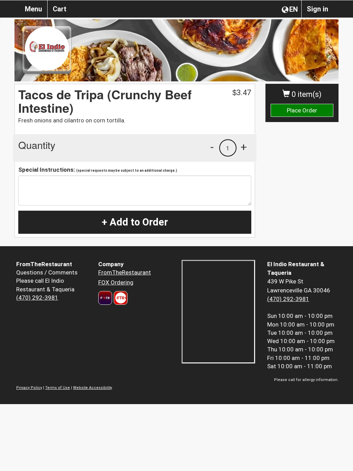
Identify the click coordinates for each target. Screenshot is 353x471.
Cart (60, 9)
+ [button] (244, 146)
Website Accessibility (92, 387)
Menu (33, 9)
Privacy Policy (29, 387)
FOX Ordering (115, 282)
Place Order (302, 110)
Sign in (317, 9)
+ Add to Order (135, 222)
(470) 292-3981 (37, 297)
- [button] (212, 146)
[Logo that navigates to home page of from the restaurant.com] (105, 298)
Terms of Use (57, 387)
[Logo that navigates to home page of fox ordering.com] (120, 298)
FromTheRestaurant (124, 272)
